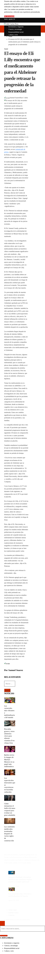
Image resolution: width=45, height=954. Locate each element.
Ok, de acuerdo (9, 16)
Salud (6, 49)
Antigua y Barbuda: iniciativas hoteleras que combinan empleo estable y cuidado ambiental (20, 879)
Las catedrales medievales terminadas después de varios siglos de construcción (9, 834)
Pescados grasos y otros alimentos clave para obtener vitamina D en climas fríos (9, 736)
